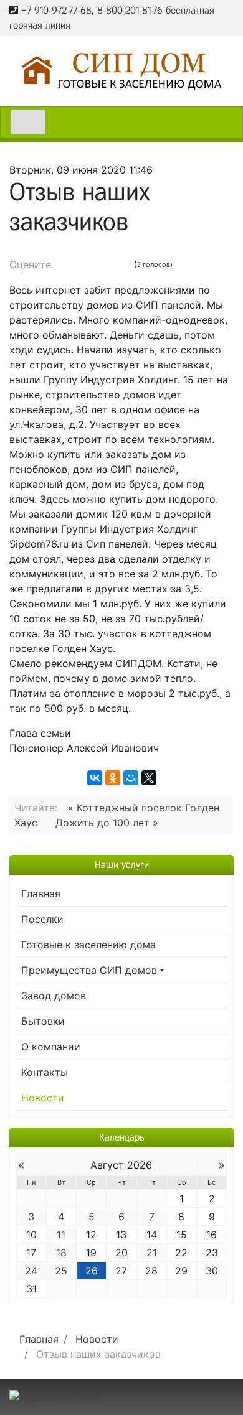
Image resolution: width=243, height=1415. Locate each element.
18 (61, 1252)
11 (61, 1234)
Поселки (42, 919)
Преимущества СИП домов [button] (89, 970)
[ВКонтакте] (94, 777)
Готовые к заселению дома (88, 944)
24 (31, 1270)
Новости (42, 1097)
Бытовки (43, 1021)
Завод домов (53, 995)
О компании (50, 1046)
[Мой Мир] (130, 777)
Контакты (44, 1072)
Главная (40, 893)
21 (151, 1252)
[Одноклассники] (112, 777)
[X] (148, 777)
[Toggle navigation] (28, 122)
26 (91, 1270)
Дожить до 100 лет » (106, 822)
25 (61, 1270)
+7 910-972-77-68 (56, 10)
